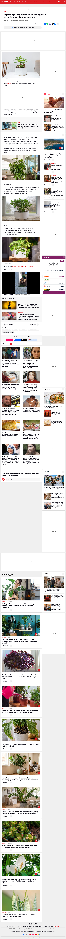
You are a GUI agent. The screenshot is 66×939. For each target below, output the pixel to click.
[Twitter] (27, 934)
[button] (38, 24)
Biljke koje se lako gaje (8, 332)
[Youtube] (36, 934)
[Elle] (25, 929)
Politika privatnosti (48, 931)
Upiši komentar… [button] (10, 479)
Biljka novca (36, 329)
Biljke (9, 329)
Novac (25, 329)
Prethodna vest (9, 324)
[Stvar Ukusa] (55, 929)
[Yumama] (48, 929)
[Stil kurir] (29, 929)
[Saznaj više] (63, 94)
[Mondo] (15, 929)
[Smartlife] (38, 929)
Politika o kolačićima (39, 931)
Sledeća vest (33, 324)
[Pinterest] (30, 934)
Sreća (29, 329)
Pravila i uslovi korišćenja (26, 931)
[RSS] (42, 934)
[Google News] (39, 934)
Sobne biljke (15, 8)
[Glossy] (32, 929)
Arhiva (53, 931)
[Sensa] (43, 929)
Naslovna (6, 8)
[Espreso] (20, 929)
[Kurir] (10, 929)
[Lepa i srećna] (4, 2)
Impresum (18, 931)
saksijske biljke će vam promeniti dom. (22, 266)
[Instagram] (33, 934)
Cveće (20, 329)
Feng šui (4, 329)
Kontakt (32, 931)
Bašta (10, 8)
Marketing (13, 931)
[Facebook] (23, 934)
